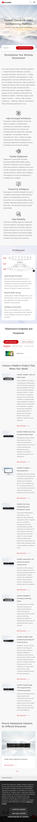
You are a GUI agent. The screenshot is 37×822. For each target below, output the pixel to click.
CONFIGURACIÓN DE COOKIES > (18, 817)
